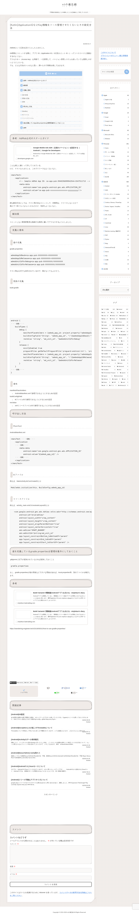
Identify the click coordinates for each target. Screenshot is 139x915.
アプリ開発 (35, 682)
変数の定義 (25, 98)
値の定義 (25, 95)
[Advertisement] (51, 36)
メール (13, 874)
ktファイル (25, 115)
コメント (14, 844)
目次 (49, 73)
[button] (74, 693)
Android (14, 682)
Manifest (25, 111)
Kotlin (27, 682)
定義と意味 (27, 90)
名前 (12, 866)
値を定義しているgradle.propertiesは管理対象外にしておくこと (44, 123)
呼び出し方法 (27, 106)
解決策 (25, 85)
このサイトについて (108, 52)
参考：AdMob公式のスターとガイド (35, 80)
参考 (24, 128)
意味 (23, 102)
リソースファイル (28, 118)
